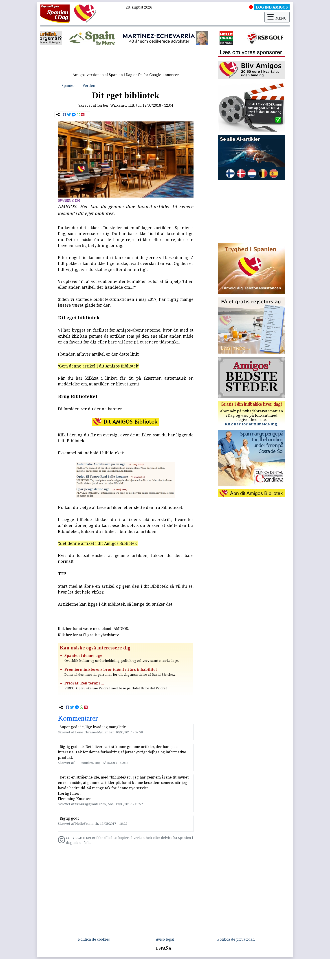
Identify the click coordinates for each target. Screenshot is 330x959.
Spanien (68, 85)
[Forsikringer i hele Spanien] (259, 38)
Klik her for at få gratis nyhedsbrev (88, 634)
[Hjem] (55, 13)
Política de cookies (94, 939)
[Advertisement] (125, 60)
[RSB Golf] (204, 38)
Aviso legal (165, 939)
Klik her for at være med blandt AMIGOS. (93, 628)
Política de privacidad (236, 939)
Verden (89, 85)
